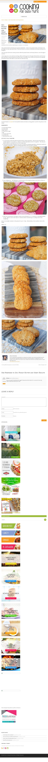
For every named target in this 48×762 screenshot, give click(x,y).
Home (2, 19)
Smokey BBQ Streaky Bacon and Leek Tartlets (10, 364)
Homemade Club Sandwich (8, 734)
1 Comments (26, 45)
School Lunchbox (9, 45)
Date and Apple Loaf (42, 364)
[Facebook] (3, 748)
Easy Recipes (3, 42)
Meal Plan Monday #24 (7, 740)
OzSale (11, 121)
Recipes (6, 19)
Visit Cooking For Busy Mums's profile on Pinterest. (10, 707)
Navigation (24, 16)
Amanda (20, 45)
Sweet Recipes (14, 45)
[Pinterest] (5, 748)
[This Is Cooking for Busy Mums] (24, 12)
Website (15, 416)
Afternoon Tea (4, 40)
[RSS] (2, 748)
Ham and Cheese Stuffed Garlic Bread (10, 736)
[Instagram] (7, 748)
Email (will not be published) (20, 412)
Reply (4, 383)
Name (16, 408)
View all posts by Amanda (15, 361)
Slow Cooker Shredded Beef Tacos (9, 738)
